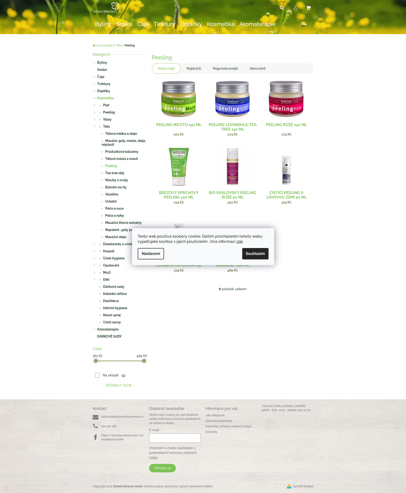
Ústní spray (111, 322)
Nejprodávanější (225, 68)
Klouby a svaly (116, 180)
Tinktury (103, 84)
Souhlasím (255, 253)
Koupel (108, 251)
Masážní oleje (115, 237)
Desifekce (110, 301)
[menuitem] (103, 24)
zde (239, 241)
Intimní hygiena (114, 308)
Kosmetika (105, 98)
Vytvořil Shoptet (303, 486)
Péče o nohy (114, 215)
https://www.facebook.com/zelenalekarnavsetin (122, 437)
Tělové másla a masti (121, 159)
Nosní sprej (111, 315)
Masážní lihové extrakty (123, 223)
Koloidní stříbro (114, 294)
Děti (105, 279)
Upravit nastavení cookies (196, 486)
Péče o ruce (114, 208)
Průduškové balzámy (121, 152)
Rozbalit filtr (118, 385)
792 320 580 (109, 426)
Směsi (102, 70)
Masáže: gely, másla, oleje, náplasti (124, 142)
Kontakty (211, 432)
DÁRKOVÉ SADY (109, 336)
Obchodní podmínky (219, 421)
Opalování (110, 265)
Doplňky (103, 91)
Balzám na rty (116, 187)
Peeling (108, 112)
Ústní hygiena (113, 258)
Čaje (100, 77)
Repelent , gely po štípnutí (125, 230)
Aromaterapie (108, 329)
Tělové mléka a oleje (121, 134)
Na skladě (113, 375)
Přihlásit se (162, 468)
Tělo (106, 126)
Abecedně (258, 68)
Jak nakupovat (214, 415)
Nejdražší (194, 68)
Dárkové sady (113, 287)
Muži (106, 272)
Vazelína (111, 194)
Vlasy (107, 119)
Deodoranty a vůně (117, 244)
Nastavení (151, 253)
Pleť (105, 105)
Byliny (102, 62)
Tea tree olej (114, 173)
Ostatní (111, 201)
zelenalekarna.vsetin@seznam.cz (122, 416)
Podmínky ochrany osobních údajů (228, 426)
